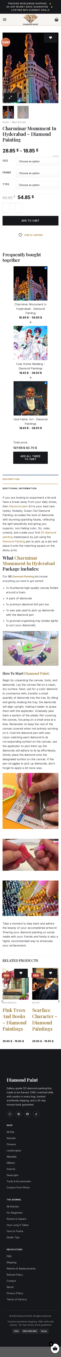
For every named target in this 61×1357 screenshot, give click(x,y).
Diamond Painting (14, 541)
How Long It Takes (18, 1225)
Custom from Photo (18, 1187)
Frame (7, 172)
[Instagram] (10, 1114)
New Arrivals (19, 122)
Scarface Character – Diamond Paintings (44, 1019)
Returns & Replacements (21, 1268)
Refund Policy (15, 1274)
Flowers (11, 1144)
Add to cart (30, 220)
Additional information (20, 488)
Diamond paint (18, 506)
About (10, 1287)
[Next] (53, 68)
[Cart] (56, 19)
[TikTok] (36, 1114)
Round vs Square (16, 1218)
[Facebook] (27, 1114)
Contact (11, 1280)
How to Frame (15, 1231)
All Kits (10, 1132)
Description (11, 479)
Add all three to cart (30, 458)
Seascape (12, 1175)
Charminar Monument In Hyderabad (29, 560)
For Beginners (15, 1212)
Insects (11, 1169)
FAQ (9, 1256)
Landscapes (14, 1150)
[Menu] (5, 19)
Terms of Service (17, 1299)
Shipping (11, 1262)
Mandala (11, 1156)
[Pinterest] (18, 1114)
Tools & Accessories (19, 1181)
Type (6, 184)
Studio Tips (13, 1237)
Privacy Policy (15, 1293)
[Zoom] (10, 97)
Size (5, 161)
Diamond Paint (36, 673)
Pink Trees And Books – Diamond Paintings (14, 1019)
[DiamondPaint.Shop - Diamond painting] (30, 20)
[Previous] (8, 68)
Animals (11, 1138)
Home (6, 122)
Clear (55, 156)
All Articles (13, 1206)
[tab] (30, 479)
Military (11, 1162)
